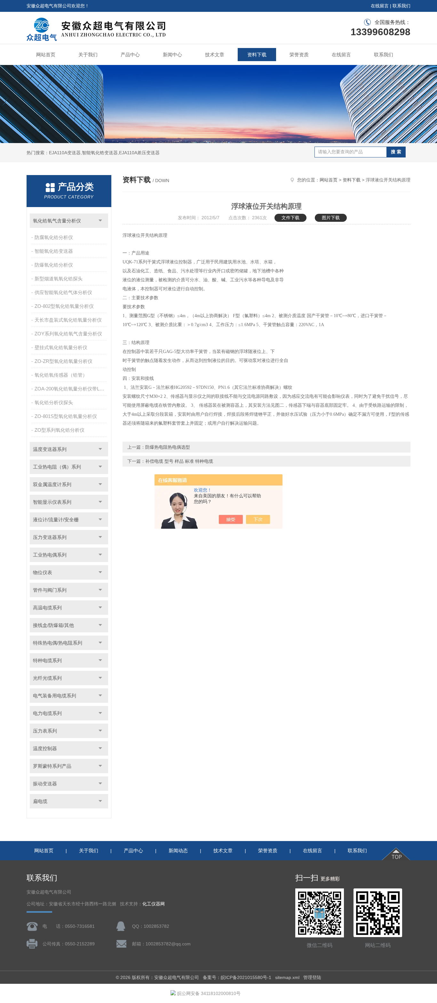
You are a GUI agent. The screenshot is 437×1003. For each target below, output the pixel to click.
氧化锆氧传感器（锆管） (61, 375)
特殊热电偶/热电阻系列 (57, 643)
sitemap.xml (287, 977)
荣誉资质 (299, 54)
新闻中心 (172, 54)
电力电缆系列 (47, 713)
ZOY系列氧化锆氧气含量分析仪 (68, 333)
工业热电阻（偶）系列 (57, 466)
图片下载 (331, 217)
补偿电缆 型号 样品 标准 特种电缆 (179, 461)
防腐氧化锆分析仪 (54, 237)
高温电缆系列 (47, 607)
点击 (100, 220)
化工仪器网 (153, 904)
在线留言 (380, 5)
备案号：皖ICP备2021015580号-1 (237, 977)
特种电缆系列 (47, 660)
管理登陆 (312, 977)
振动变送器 (45, 783)
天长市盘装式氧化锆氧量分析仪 (68, 320)
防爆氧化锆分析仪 (54, 265)
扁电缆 (40, 801)
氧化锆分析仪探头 (54, 402)
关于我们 (88, 54)
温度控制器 (45, 748)
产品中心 (130, 54)
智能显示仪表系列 (52, 502)
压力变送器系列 (50, 537)
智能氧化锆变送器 (54, 251)
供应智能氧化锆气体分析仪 (63, 292)
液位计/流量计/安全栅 (56, 519)
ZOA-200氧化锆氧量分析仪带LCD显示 (71, 388)
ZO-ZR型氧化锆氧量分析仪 (63, 361)
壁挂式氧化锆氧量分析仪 (61, 347)
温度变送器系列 (50, 449)
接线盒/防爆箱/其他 (53, 625)
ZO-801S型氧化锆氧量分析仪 (66, 416)
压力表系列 (45, 731)
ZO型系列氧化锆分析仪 (59, 430)
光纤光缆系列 (47, 678)
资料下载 (256, 54)
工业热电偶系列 (50, 555)
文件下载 (290, 217)
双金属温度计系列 (52, 484)
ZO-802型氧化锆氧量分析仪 (64, 306)
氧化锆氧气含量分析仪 (57, 220)
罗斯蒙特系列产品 (52, 766)
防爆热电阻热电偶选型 (167, 447)
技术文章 (214, 54)
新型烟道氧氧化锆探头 (59, 278)
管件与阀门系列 (50, 590)
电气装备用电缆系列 (54, 695)
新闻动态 (178, 850)
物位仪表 (42, 572)
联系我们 (401, 5)
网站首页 (45, 54)
